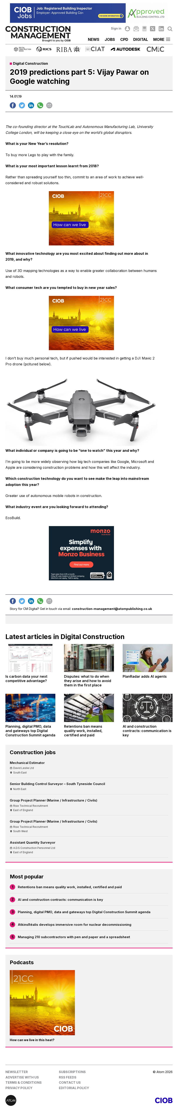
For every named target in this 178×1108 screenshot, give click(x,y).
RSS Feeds (67, 1077)
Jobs (110, 39)
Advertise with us (22, 1077)
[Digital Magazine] (144, 28)
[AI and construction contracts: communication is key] (148, 708)
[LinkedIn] (161, 28)
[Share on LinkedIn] (31, 105)
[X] (152, 28)
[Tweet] (22, 105)
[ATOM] (47, 1100)
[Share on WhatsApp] (40, 105)
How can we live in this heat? (32, 1040)
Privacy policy (18, 1088)
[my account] (127, 28)
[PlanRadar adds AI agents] (148, 658)
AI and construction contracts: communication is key (60, 900)
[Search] (170, 28)
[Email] (136, 28)
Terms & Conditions (23, 1082)
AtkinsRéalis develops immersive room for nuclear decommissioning (74, 925)
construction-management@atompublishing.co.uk (112, 609)
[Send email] (49, 105)
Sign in (116, 28)
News (93, 39)
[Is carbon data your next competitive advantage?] (30, 658)
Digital (140, 39)
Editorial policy (74, 1088)
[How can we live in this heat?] (42, 1002)
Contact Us (70, 1082)
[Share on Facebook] (13, 105)
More (158, 39)
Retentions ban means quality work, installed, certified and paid (70, 887)
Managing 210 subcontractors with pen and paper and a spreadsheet (74, 937)
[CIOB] (131, 1100)
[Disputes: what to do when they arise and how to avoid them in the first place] (89, 658)
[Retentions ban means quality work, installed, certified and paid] (89, 708)
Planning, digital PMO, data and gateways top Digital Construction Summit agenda (84, 912)
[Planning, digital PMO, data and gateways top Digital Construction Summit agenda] (30, 708)
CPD (124, 39)
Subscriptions (72, 1072)
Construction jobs (33, 752)
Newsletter (16, 1072)
